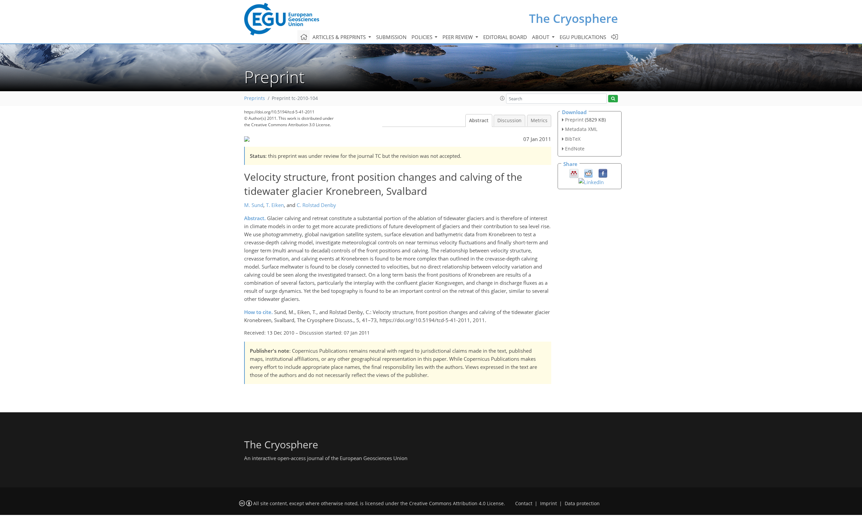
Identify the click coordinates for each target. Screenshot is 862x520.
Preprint (574, 119)
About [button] (541, 37)
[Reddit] (588, 172)
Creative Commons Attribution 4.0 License (456, 503)
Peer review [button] (458, 37)
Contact (523, 503)
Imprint (548, 503)
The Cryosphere (573, 18)
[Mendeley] (573, 172)
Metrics (539, 120)
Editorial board (505, 37)
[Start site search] (613, 99)
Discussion (509, 120)
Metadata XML (581, 129)
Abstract (479, 120)
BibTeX (573, 139)
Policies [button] (422, 37)
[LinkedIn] (591, 181)
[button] (502, 98)
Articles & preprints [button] (339, 37)
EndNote (575, 148)
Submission (391, 37)
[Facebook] (602, 172)
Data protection (582, 503)
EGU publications (583, 37)
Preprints (254, 98)
